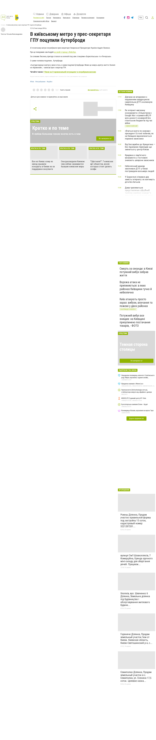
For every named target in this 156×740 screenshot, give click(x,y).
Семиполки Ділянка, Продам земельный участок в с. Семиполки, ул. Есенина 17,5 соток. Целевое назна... (136, 676)
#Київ (32, 82)
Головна (3, 25)
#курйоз (49, 82)
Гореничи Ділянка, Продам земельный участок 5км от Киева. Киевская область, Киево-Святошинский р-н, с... (136, 638)
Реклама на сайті (38, 18)
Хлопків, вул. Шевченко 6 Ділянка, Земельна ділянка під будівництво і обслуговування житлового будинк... (135, 599)
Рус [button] (140, 18)
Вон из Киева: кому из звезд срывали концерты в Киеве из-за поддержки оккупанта (43, 165)
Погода (48, 18)
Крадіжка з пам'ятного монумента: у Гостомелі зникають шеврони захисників (139, 158)
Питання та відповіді (87, 18)
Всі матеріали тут (105, 138)
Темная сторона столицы (134, 347)
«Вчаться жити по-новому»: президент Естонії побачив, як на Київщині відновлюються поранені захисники (139, 135)
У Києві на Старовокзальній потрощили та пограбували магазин (70, 72)
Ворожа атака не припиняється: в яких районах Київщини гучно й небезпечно (136, 287)
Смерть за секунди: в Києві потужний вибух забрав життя (136, 272)
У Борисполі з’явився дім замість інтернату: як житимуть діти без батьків (140, 179)
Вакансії (53, 21)
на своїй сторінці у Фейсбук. (65, 52)
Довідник (54, 14)
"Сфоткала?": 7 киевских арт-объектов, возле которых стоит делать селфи (101, 165)
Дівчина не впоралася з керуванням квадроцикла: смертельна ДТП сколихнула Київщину (138, 101)
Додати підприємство (136, 418)
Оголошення (100, 18)
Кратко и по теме (50, 128)
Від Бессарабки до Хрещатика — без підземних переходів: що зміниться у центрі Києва (140, 147)
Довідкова (75, 18)
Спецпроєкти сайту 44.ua (41, 21)
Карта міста (66, 18)
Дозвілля (81, 14)
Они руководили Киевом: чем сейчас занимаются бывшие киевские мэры (73, 164)
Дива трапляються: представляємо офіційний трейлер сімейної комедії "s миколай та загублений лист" (138, 191)
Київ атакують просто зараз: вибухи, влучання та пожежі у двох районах (136, 302)
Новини (40, 14)
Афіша (67, 14)
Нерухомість (57, 18)
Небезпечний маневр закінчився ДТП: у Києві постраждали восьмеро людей (139, 168)
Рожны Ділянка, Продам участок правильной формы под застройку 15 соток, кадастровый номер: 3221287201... (135, 520)
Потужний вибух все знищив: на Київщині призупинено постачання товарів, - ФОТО (135, 321)
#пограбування (40, 82)
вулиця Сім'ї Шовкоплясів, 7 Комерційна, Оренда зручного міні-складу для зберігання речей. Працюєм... (136, 560)
